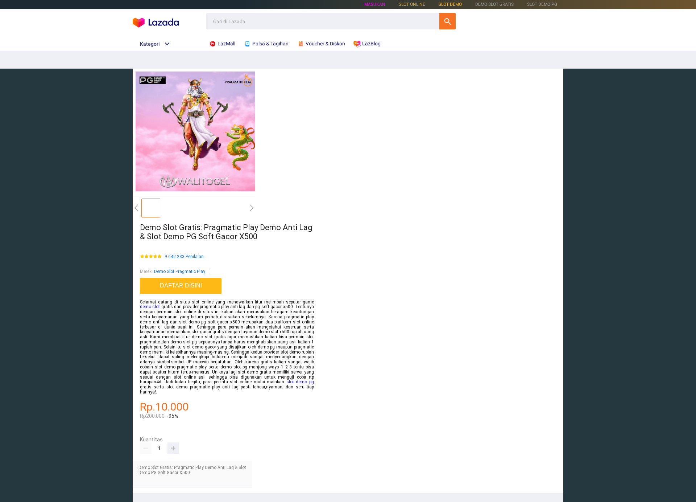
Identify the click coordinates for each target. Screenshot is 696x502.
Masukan (374, 4)
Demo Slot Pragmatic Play (179, 271)
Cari (447, 21)
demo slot (150, 306)
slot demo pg (300, 381)
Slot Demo (450, 4)
